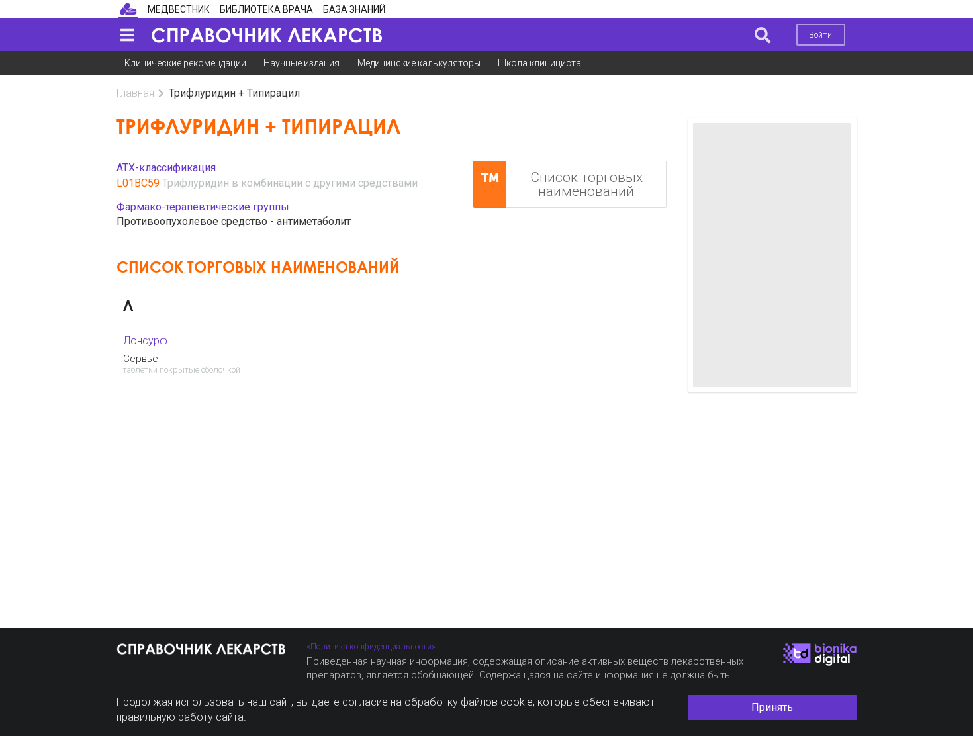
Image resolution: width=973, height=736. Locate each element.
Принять (772, 707)
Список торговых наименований (586, 184)
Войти (820, 35)
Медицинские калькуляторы (419, 63)
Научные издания (301, 63)
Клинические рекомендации (185, 63)
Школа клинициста (539, 63)
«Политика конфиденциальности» (371, 646)
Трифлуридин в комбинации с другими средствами (290, 183)
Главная (135, 93)
